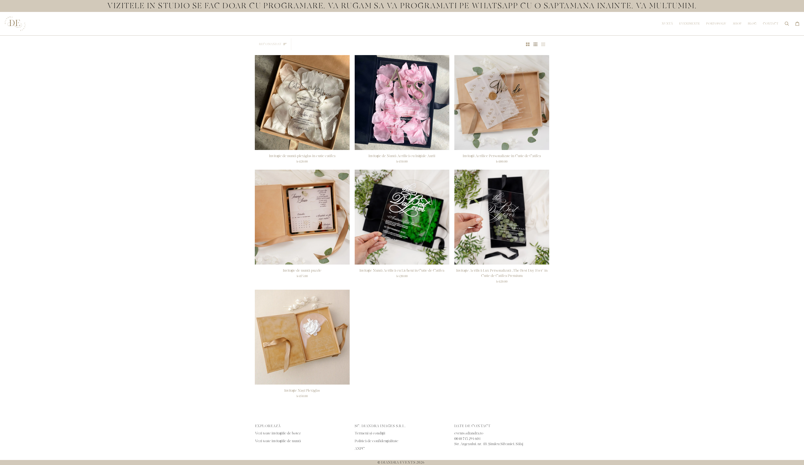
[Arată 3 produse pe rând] (535, 44)
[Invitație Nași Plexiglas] (302, 337)
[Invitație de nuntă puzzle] (302, 217)
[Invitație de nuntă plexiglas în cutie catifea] (302, 102)
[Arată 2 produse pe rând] (528, 44)
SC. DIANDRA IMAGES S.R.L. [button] (380, 426)
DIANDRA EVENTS (398, 462)
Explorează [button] (268, 426)
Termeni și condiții (370, 433)
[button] (667, 23)
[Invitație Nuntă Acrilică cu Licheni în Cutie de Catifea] (402, 217)
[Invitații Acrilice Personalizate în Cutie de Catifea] (501, 102)
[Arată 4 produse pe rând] (544, 44)
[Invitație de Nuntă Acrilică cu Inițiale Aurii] (402, 102)
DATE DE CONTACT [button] (472, 426)
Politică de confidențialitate (376, 441)
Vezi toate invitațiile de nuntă (278, 441)
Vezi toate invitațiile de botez (278, 433)
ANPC (360, 449)
